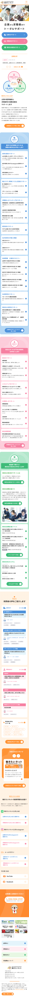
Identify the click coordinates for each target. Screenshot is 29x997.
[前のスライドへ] (14, 756)
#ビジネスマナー (17, 732)
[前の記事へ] (7, 67)
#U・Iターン (14, 726)
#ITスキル (6, 726)
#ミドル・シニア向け (18, 734)
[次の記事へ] (10, 67)
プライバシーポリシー (19, 989)
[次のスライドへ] (18, 756)
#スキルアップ (7, 732)
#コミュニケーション (19, 729)
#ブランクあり (7, 734)
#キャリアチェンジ (8, 729)
